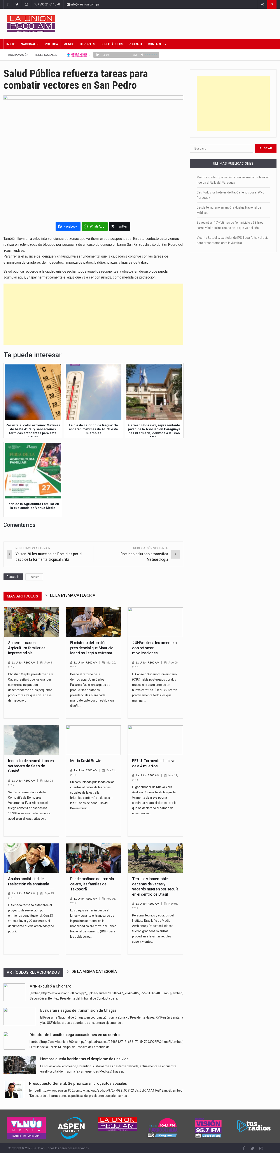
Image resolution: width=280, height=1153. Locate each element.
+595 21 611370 (48, 4)
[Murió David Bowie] (93, 740)
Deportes (87, 44)
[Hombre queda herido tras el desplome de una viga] (20, 1065)
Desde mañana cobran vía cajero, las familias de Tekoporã (92, 883)
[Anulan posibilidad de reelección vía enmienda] (31, 858)
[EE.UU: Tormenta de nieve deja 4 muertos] (155, 740)
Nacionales (30, 44)
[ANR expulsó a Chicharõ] (14, 992)
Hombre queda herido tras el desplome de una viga (84, 1059)
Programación (17, 54)
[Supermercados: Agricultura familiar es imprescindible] (31, 622)
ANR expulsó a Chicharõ (51, 986)
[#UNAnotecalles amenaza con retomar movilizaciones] (155, 622)
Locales (34, 577)
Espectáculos (112, 44)
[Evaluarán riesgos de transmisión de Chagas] (20, 1016)
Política (51, 44)
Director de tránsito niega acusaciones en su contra (75, 1035)
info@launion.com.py (85, 4)
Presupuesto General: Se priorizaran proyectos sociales (78, 1083)
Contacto (156, 44)
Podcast (135, 44)
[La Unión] (141, 23)
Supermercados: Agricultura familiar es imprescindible (27, 647)
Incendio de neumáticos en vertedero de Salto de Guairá (31, 765)
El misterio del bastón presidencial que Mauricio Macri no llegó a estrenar (92, 647)
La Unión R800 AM (23, 662)
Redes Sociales (46, 54)
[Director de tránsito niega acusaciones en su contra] (14, 1041)
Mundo (68, 44)
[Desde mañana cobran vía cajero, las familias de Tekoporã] (93, 858)
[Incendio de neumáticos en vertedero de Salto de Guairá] (31, 740)
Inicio (10, 44)
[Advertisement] (93, 314)
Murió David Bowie (85, 760)
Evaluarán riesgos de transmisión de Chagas (78, 1010)
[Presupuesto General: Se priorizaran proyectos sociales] (14, 1089)
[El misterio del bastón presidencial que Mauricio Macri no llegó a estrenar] (93, 622)
